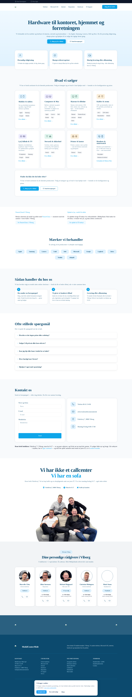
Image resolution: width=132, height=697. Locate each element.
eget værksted (47, 448)
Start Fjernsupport (21, 1)
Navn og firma (23, 403)
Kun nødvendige (53, 692)
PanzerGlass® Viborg (23, 212)
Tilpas (63, 692)
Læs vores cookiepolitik (50, 688)
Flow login (35, 1)
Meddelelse (22, 419)
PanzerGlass (46, 217)
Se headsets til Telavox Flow (104, 161)
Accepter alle (41, 692)
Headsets (100, 141)
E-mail (20, 411)
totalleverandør (95, 448)
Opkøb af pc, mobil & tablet (76, 212)
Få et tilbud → (23, 119)
